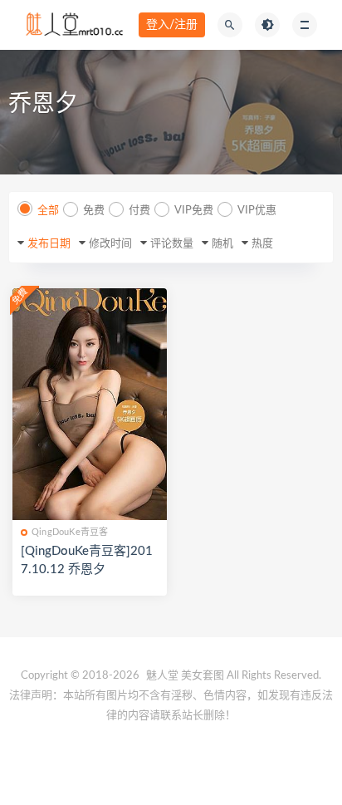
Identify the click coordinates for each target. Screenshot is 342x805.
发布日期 (49, 243)
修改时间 (110, 243)
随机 (222, 243)
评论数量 (171, 243)
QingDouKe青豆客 (70, 532)
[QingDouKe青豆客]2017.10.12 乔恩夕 (87, 560)
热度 (262, 243)
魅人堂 (162, 675)
